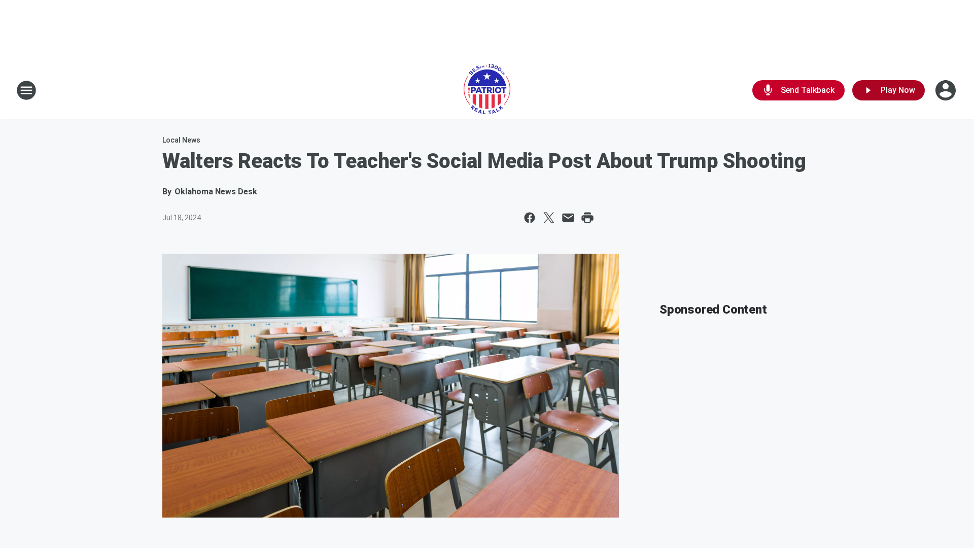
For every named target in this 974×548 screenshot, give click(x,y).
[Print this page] (587, 218)
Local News (181, 140)
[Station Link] (487, 90)
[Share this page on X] (549, 218)
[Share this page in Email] (568, 218)
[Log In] (946, 90)
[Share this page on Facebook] (530, 218)
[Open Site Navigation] (26, 90)
